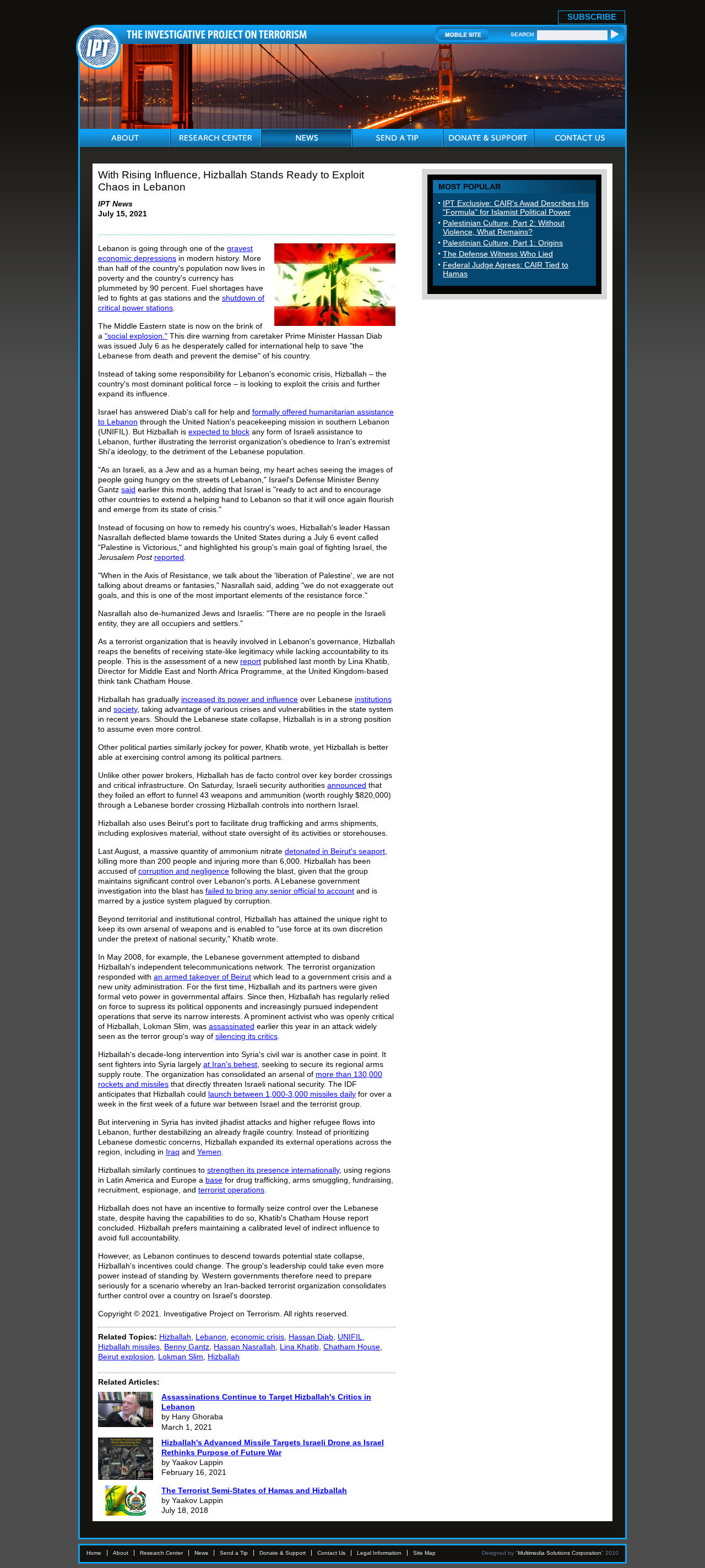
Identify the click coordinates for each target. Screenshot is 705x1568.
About (120, 1553)
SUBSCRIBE (591, 16)
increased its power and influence (239, 699)
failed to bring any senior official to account (279, 890)
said (128, 489)
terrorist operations (231, 1189)
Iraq (173, 1151)
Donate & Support (282, 1553)
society (125, 709)
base (214, 1179)
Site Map (424, 1553)
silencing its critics (246, 1036)
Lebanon (211, 1336)
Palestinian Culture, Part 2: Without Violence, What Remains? (504, 227)
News (201, 1553)
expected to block (219, 431)
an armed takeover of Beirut (202, 976)
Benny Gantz (186, 1346)
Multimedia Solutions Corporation (559, 1553)
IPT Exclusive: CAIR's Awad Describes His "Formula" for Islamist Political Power (516, 207)
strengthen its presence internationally (273, 1170)
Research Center (161, 1553)
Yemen (209, 1151)
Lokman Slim (180, 1356)
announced (346, 785)
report (250, 661)
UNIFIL (350, 1336)
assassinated (231, 1026)
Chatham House (351, 1346)
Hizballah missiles (129, 1346)
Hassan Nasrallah (244, 1346)
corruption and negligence (183, 871)
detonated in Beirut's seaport (335, 851)
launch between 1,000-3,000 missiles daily (282, 1094)
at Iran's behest (230, 1064)
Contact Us (331, 1553)
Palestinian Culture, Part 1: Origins (503, 242)
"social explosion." (136, 335)
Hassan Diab (311, 1336)
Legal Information (379, 1553)
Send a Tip (234, 1553)
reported (169, 557)
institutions (373, 699)
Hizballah (175, 1336)
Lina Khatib (299, 1346)
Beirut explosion (126, 1356)
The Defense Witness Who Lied (498, 253)
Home (93, 1553)
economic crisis (257, 1336)
